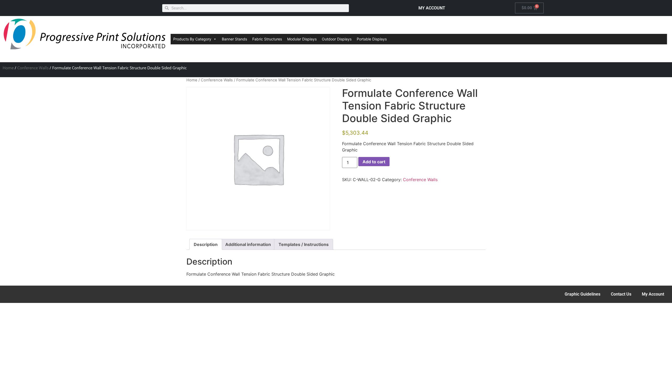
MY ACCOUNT (431, 8)
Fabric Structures (267, 39)
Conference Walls (33, 67)
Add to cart (374, 161)
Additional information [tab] (248, 244)
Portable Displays (372, 39)
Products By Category (192, 39)
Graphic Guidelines (582, 294)
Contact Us (621, 294)
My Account (653, 294)
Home (8, 67)
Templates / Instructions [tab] (304, 244)
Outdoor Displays (336, 39)
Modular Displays (302, 39)
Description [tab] (206, 244)
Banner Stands (234, 39)
